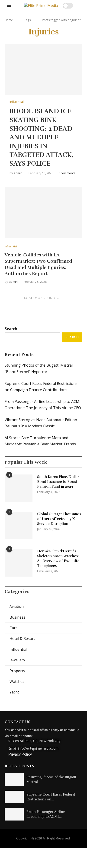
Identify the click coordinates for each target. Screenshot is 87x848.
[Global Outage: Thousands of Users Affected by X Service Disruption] (18, 525)
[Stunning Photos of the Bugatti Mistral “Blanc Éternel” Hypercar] (14, 779)
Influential (18, 649)
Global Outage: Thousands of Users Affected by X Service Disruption (59, 519)
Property (17, 670)
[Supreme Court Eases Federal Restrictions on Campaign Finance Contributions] (14, 797)
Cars (13, 627)
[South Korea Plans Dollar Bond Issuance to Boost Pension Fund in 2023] (18, 488)
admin (18, 173)
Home (9, 20)
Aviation (17, 606)
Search (11, 328)
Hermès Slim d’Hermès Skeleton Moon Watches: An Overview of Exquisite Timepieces (58, 558)
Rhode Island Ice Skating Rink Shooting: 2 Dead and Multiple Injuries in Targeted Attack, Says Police (41, 137)
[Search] (77, 5)
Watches (17, 681)
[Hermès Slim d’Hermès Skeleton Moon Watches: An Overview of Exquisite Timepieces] (18, 563)
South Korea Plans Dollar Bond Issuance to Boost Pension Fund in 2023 (58, 482)
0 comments (66, 173)
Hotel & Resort (22, 638)
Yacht (14, 692)
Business (17, 617)
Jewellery (17, 660)
